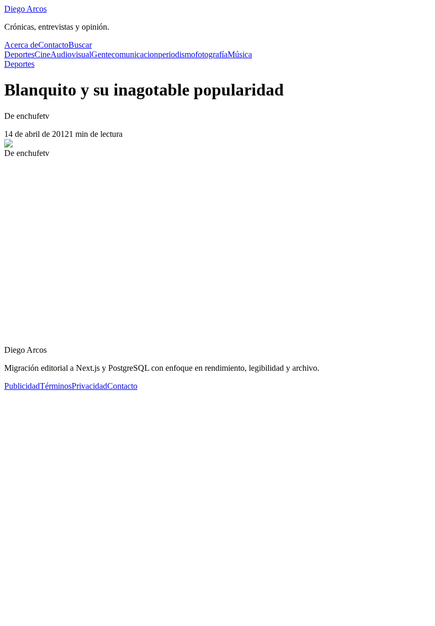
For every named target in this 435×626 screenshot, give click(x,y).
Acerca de (21, 44)
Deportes (19, 54)
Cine (42, 54)
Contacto (53, 44)
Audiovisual (70, 54)
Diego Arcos (25, 8)
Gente (101, 54)
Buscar (80, 44)
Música (240, 54)
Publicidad (22, 385)
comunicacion (134, 54)
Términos (56, 385)
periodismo (176, 54)
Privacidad (89, 385)
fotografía (211, 54)
